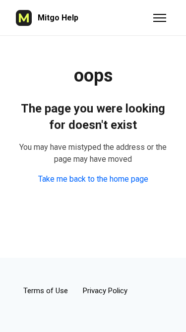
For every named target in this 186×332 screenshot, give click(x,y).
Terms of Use (45, 290)
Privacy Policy (105, 290)
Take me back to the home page (93, 179)
